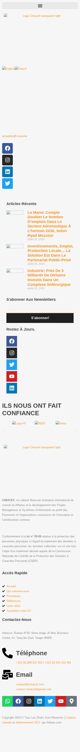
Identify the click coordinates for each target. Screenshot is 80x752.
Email (24, 674)
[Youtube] (11, 376)
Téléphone (31, 653)
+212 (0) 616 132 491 (58, 662)
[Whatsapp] (7, 701)
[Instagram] (7, 160)
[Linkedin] (7, 171)
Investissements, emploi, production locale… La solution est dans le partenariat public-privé (50, 253)
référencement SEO (28, 722)
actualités (8, 136)
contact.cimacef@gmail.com (33, 689)
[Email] (7, 674)
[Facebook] (7, 148)
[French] (21, 68)
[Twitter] (7, 183)
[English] (8, 68)
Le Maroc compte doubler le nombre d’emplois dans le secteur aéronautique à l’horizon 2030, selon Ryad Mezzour (49, 224)
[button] (40, 5)
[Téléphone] (7, 653)
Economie (21, 136)
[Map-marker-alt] (71, 701)
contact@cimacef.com (30, 684)
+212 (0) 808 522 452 (29, 662)
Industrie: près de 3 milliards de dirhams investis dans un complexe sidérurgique (49, 278)
